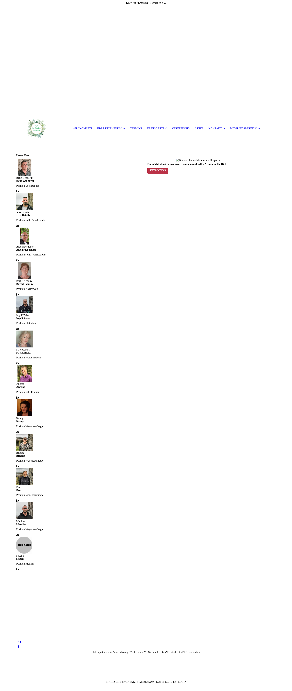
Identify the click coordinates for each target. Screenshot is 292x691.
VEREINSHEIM (181, 128)
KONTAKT (215, 128)
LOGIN (182, 681)
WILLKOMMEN (82, 128)
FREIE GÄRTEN (157, 128)
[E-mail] (19, 641)
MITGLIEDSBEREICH (243, 128)
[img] (146, 59)
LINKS (199, 128)
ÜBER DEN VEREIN (109, 128)
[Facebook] (18, 646)
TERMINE (136, 128)
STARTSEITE (113, 681)
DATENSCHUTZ (166, 681)
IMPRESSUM (146, 681)
